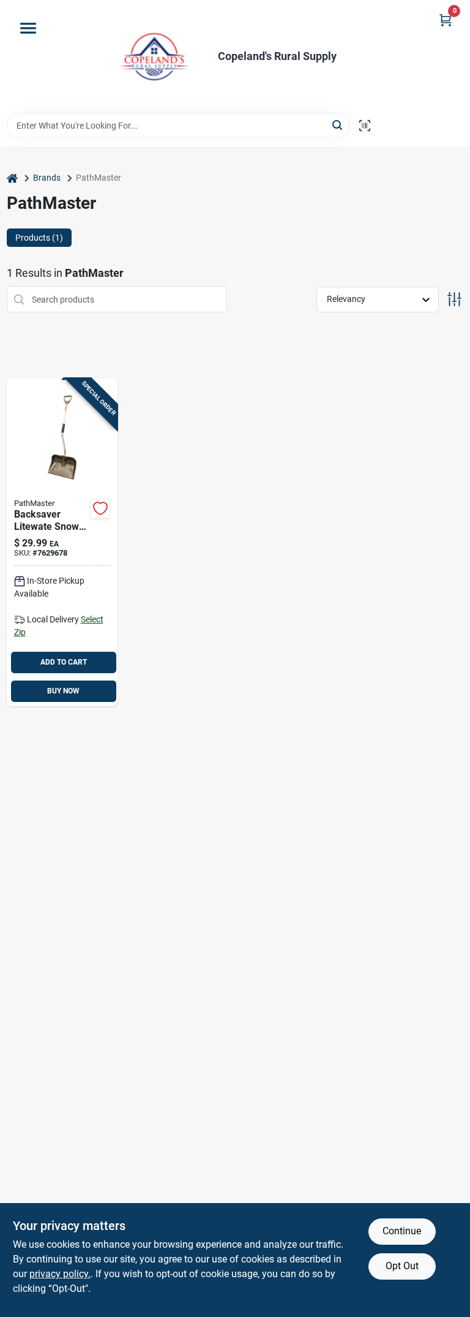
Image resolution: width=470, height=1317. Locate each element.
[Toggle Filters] (454, 299)
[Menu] (28, 28)
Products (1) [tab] (39, 238)
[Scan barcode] (364, 125)
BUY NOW (63, 691)
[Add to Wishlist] (100, 508)
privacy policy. (60, 1274)
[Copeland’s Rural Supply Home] (154, 57)
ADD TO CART (63, 662)
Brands (47, 178)
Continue (401, 1231)
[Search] (338, 125)
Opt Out (402, 1266)
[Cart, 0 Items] (445, 19)
